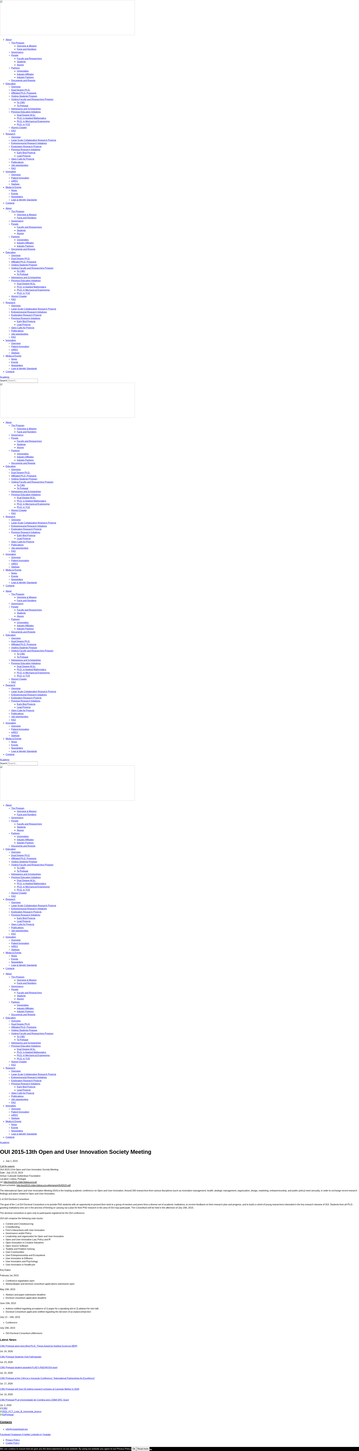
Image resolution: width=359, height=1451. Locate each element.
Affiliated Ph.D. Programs (23, 93)
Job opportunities (19, 165)
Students (21, 61)
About (8, 39)
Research (10, 134)
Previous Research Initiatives (25, 149)
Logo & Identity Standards (24, 200)
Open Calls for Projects (22, 159)
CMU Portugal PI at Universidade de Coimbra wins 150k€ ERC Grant (34, 1400)
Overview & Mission (27, 46)
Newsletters (17, 197)
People (14, 55)
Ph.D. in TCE (23, 124)
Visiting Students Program (24, 96)
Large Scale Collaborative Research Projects (33, 140)
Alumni (20, 65)
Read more (143, 1449)
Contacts (10, 203)
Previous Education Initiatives (26, 112)
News (14, 190)
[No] (151, 1449)
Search (3, 380)
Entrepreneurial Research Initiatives (29, 143)
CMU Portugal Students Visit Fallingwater (20, 1357)
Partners (15, 68)
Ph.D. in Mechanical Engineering (33, 121)
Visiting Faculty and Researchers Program (32, 99)
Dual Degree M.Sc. (26, 115)
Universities (23, 71)
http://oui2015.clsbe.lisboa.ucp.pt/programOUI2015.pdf (44, 1185)
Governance (17, 52)
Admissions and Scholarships (26, 109)
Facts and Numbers (26, 49)
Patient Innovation (20, 178)
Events (14, 193)
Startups (15, 184)
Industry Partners (25, 77)
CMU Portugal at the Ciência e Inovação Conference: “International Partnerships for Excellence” (47, 1378)
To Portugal (22, 105)
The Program (17, 43)
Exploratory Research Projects (26, 146)
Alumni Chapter (19, 127)
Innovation (11, 171)
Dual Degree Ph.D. (20, 90)
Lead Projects (24, 156)
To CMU (21, 102)
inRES (14, 181)
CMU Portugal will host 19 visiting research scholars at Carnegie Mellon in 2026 (39, 1389)
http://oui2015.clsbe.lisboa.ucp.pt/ (20, 1182)
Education (11, 83)
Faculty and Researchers (29, 58)
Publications (17, 162)
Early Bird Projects (26, 152)
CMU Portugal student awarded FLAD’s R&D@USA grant (28, 1367)
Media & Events (13, 187)
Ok (133, 1449)
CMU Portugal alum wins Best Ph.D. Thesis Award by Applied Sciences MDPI (38, 1346)
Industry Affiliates (25, 74)
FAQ (13, 131)
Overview (16, 87)
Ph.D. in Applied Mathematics (31, 118)
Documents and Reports (23, 80)
